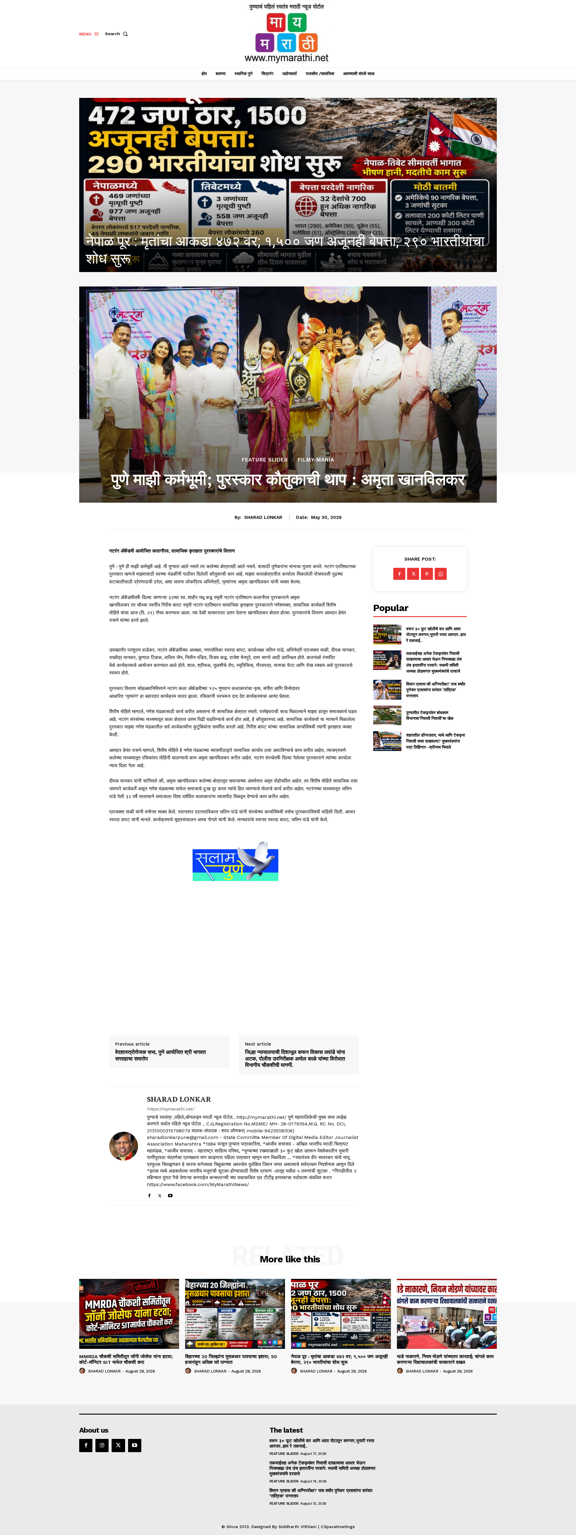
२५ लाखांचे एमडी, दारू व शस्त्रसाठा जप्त (189, 258)
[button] (117, 33)
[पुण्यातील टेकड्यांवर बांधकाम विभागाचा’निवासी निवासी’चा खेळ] (387, 715)
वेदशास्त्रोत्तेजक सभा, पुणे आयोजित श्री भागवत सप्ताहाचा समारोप (160, 1055)
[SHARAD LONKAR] (123, 1146)
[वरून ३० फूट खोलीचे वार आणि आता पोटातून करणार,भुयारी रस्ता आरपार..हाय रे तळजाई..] (387, 634)
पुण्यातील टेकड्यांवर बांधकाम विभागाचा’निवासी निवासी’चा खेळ (429, 715)
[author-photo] (83, 1371)
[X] (160, 1194)
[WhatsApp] (441, 574)
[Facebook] (149, 1194)
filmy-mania (316, 459)
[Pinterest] (427, 574)
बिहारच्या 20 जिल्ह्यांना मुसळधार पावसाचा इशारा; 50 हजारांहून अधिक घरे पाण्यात (231, 1359)
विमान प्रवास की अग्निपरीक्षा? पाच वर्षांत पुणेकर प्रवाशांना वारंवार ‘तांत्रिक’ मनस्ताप (435, 689)
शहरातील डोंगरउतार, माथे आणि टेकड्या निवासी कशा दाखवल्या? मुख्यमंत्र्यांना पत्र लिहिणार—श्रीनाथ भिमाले (435, 740)
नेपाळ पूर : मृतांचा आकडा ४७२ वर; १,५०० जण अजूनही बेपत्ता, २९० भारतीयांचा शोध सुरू (339, 1359)
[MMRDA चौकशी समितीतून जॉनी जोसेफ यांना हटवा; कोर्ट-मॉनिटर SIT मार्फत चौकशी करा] (129, 1314)
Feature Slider (265, 459)
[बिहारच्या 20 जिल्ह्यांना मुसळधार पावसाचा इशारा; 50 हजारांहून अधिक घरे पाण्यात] (235, 1314)
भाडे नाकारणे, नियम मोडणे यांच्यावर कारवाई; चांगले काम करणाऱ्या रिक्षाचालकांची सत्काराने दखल (445, 1359)
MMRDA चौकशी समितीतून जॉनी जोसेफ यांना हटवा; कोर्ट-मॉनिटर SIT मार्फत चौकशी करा (126, 1359)
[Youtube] (170, 1194)
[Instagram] (102, 1445)
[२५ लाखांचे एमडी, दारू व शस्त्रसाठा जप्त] (288, 185)
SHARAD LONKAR (263, 517)
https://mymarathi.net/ (170, 1109)
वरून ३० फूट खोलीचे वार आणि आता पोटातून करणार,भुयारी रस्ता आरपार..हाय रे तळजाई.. (436, 634)
